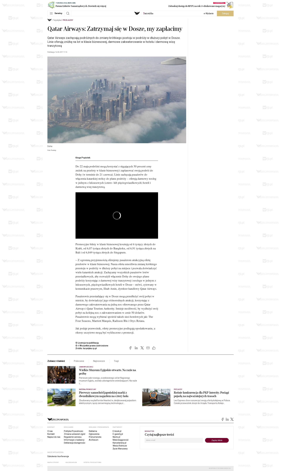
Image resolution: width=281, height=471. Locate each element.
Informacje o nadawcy (74, 440)
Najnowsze (99, 361)
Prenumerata (95, 437)
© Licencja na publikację (87, 343)
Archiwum (93, 440)
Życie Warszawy (120, 448)
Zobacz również (56, 361)
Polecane (79, 361)
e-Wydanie (209, 13)
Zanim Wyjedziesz (86, 367)
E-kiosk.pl (117, 431)
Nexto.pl (116, 437)
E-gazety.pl (118, 434)
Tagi (116, 361)
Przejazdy (68, 20)
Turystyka (57, 20)
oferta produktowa (92, 462)
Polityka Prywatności (73, 431)
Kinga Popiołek (83, 158)
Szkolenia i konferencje (58, 456)
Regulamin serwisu (73, 437)
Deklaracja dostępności (74, 443)
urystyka (148, 13)
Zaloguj (225, 13)
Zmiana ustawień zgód (74, 434)
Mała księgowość (120, 440)
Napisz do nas (53, 437)
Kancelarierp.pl (119, 443)
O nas (50, 431)
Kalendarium (71, 462)
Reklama (93, 431)
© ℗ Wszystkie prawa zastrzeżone (92, 345)
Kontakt (51, 434)
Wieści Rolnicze (120, 446)
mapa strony (53, 462)
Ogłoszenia (94, 434)
